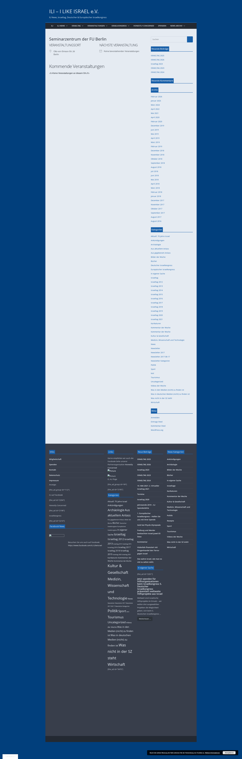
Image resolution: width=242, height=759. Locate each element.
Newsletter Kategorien (160, 361)
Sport (153, 369)
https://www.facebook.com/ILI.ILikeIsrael (85, 545)
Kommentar (142, 542)
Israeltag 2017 (157, 302)
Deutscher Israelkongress (161, 265)
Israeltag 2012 (157, 282)
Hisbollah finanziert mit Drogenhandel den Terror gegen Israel (148, 550)
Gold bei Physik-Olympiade (149, 525)
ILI (52, 26)
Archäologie (156, 244)
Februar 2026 (156, 96)
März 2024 (155, 105)
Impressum (54, 480)
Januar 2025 (156, 101)
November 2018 (157, 155)
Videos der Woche (158, 386)
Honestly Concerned (143, 26)
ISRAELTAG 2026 (157, 60)
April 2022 (155, 109)
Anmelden (155, 417)
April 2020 (155, 117)
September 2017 (158, 213)
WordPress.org (157, 430)
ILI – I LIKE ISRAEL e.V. (74, 11)
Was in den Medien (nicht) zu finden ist (167, 390)
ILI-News (61, 26)
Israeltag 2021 (157, 319)
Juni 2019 (155, 130)
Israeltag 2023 (157, 64)
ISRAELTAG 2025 (157, 55)
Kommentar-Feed (158, 426)
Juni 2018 (155, 175)
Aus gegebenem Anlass (161, 253)
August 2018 (156, 167)
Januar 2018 (156, 196)
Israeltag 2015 (157, 294)
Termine (140, 494)
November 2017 (157, 204)
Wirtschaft (155, 402)
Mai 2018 (155, 179)
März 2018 (155, 188)
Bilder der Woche (158, 257)
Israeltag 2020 (157, 315)
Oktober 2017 (156, 208)
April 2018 (155, 184)
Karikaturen (156, 323)
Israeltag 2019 (157, 311)
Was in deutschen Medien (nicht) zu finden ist (170, 394)
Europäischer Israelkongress (163, 269)
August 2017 (156, 217)
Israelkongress (119, 26)
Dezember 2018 (157, 150)
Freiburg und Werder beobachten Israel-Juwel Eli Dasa (148, 533)
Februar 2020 (156, 121)
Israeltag (76, 26)
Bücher (154, 261)
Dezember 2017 (157, 200)
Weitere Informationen (212, 753)
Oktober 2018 (156, 159)
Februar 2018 (156, 192)
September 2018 (158, 163)
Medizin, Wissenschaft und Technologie (167, 340)
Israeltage (171, 486)
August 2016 (156, 221)
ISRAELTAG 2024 (157, 72)
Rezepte (170, 521)
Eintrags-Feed (156, 422)
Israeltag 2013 (157, 286)
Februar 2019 (156, 146)
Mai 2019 (155, 134)
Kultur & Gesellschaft (160, 336)
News (153, 344)
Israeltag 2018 (157, 307)
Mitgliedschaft (55, 459)
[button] (66, 26)
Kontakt (52, 470)
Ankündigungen (157, 240)
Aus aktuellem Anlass (160, 249)
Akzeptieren (229, 753)
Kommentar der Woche (160, 327)
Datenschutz (54, 475)
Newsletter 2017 (158, 352)
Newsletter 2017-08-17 (160, 356)
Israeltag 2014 (157, 290)
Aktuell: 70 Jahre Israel (160, 236)
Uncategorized (157, 381)
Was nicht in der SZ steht (161, 398)
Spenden (162, 26)
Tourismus (155, 377)
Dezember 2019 (157, 125)
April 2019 (155, 138)
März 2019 (155, 142)
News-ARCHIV (176, 26)
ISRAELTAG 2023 (157, 68)
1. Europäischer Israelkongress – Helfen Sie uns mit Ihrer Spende (148, 516)
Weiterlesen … (145, 619)
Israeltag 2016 (157, 298)
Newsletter (155, 348)
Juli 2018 (154, 171)
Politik (153, 365)
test (152, 373)
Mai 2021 (155, 113)
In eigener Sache (158, 273)
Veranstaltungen (96, 26)
